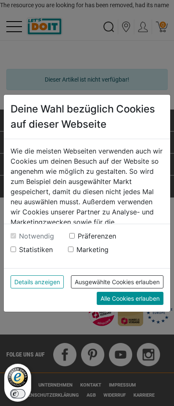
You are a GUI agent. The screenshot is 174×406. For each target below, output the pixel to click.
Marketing (92, 249)
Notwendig (36, 236)
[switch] (17, 393)
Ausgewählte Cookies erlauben (117, 281)
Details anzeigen (37, 281)
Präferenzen (97, 236)
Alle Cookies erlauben (130, 298)
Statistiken (36, 249)
